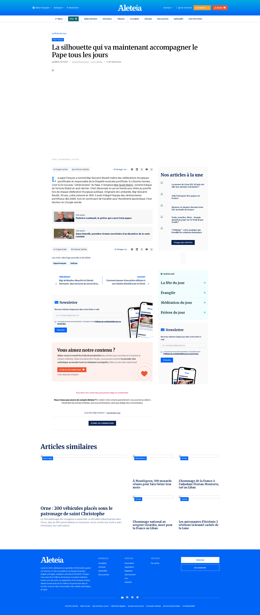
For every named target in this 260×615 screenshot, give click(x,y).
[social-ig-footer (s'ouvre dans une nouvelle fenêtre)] (137, 597)
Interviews (107, 18)
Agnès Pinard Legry (80, 61)
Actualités (134, 18)
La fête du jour (173, 283)
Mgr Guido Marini (123, 184)
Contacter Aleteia (153, 606)
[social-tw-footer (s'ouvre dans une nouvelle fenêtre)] (132, 597)
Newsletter (129, 563)
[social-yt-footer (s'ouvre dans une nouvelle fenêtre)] (122, 597)
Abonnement (130, 574)
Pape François (59, 263)
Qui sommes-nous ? (100, 606)
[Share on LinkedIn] (137, 169)
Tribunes (121, 18)
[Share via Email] (147, 169)
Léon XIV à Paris (195, 18)
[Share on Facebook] (132, 169)
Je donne (218, 7)
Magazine (129, 571)
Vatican (73, 263)
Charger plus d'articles (183, 242)
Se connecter (186, 8)
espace (184, 499)
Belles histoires (90, 18)
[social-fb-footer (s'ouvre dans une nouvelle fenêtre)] (127, 597)
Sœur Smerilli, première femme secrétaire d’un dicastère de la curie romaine (113, 235)
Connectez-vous (113, 413)
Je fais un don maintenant (70, 369)
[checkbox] (55, 322)
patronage (47, 458)
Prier (72, 18)
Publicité (128, 582)
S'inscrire (61, 330)
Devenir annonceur (136, 606)
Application (129, 567)
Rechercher (74, 8)
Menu (60, 18)
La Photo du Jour (59, 33)
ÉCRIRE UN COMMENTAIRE (102, 423)
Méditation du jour (176, 303)
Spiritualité (178, 18)
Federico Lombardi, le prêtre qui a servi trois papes (103, 218)
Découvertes (162, 18)
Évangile (168, 293)
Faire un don (85, 606)
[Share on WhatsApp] (151, 169)
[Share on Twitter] (142, 169)
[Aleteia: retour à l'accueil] (130, 8)
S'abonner (200, 560)
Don (126, 578)
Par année (155, 563)
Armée (138, 499)
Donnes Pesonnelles (171, 606)
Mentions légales (118, 606)
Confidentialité (188, 606)
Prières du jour (173, 312)
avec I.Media (96, 61)
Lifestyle (148, 18)
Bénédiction (140, 458)
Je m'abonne (200, 7)
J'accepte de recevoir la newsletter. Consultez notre (89, 323)
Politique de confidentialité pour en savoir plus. (181, 354)
